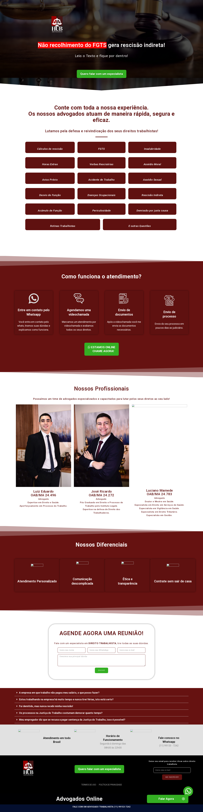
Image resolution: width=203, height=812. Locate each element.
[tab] (101, 692)
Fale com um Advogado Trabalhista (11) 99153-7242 (101, 807)
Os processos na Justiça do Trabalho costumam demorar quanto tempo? (60, 712)
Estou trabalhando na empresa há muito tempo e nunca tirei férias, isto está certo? (66, 699)
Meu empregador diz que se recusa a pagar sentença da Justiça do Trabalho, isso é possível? (72, 719)
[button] (101, 74)
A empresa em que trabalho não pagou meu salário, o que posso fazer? (59, 692)
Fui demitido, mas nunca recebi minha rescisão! (46, 706)
